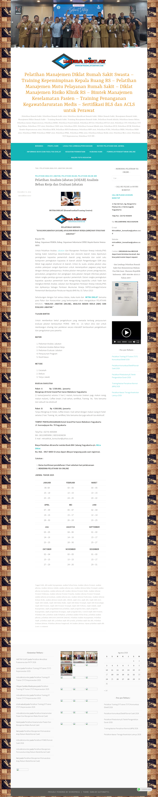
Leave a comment (41, 626)
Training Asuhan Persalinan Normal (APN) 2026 (121, 728)
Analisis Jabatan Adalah (49, 588)
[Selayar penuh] (138, 342)
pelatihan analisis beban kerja (77, 615)
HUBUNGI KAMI (96, 152)
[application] (126, 332)
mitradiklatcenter (24, 196)
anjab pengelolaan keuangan (55, 612)
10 (107, 670)
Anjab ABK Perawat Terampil (60, 606)
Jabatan (61, 250)
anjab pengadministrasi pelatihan (57, 609)
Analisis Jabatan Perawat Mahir (76, 591)
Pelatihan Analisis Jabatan (48, 176)
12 (117, 670)
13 (123, 670)
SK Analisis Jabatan (77, 623)
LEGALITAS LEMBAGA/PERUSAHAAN (78, 146)
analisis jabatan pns (63, 597)
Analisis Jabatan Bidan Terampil (85, 588)
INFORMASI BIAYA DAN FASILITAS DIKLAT (44, 152)
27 (123, 679)
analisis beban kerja (70, 585)
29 (134, 679)
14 (128, 670)
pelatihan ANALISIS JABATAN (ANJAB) (55, 618)
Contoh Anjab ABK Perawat (92, 612)
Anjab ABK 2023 (95, 600)
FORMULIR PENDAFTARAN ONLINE (121, 152)
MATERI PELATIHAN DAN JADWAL (110, 146)
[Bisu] (134, 342)
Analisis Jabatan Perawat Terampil (87, 594)
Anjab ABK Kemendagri (95, 603)
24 (107, 679)
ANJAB (69, 600)
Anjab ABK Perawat (42, 606)
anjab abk (85, 600)
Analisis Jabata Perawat (86, 585)
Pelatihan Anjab (69, 176)
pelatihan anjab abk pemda (65, 621)
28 (128, 679)
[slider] (124, 341)
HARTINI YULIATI (22, 659)
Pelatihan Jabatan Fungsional (58, 623)
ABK (42, 585)
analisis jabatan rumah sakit (56, 600)
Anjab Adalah (91, 606)
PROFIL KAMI (53, 146)
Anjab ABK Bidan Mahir (57, 603)
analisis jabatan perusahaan (45, 597)
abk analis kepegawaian (53, 585)
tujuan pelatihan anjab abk (94, 623)
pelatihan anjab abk (87, 176)
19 (117, 674)
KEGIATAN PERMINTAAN (75, 152)
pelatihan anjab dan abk (84, 621)
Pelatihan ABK (40, 615)
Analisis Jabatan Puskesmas (81, 597)
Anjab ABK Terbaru (79, 606)
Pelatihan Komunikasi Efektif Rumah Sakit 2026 (121, 713)
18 (112, 674)
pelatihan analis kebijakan (55, 615)
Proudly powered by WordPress (64, 792)
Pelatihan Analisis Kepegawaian (82, 618)
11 (112, 670)
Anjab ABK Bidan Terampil (76, 603)
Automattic (103, 792)
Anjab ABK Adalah (41, 603)
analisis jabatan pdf (57, 591)
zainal (18, 668)
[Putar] (115, 342)
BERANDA (39, 146)
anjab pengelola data (77, 609)
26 (117, 679)
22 (134, 674)
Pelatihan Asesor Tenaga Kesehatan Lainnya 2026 (122, 734)
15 (134, 670)
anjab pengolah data (74, 612)
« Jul (105, 690)
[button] (126, 332)
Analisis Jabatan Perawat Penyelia (62, 594)
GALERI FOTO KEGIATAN (81, 157)
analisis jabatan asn (66, 588)
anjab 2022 (77, 600)
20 (123, 674)
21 (128, 674)
